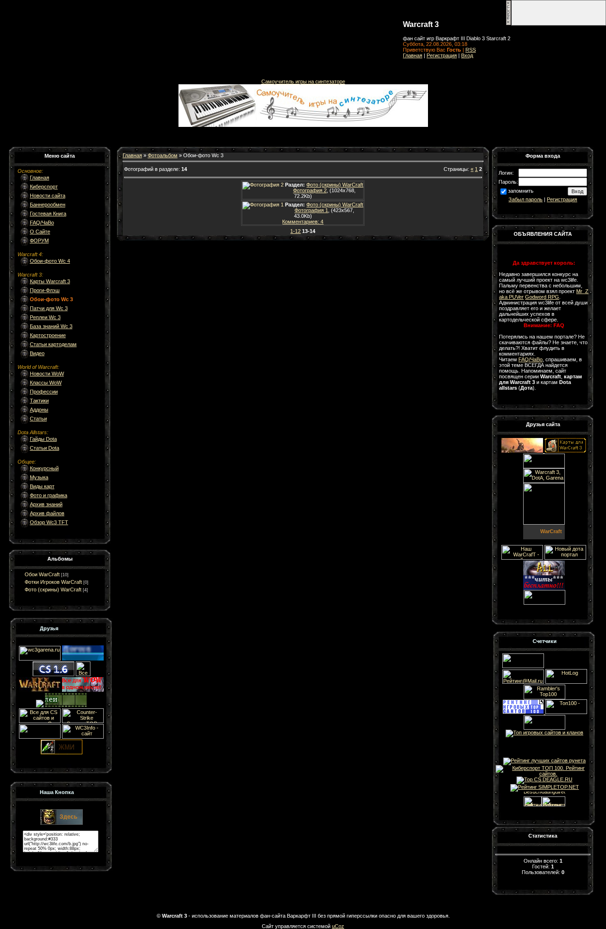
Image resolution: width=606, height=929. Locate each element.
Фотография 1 (311, 210)
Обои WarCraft (42, 574)
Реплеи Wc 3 (45, 317)
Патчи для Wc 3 (49, 308)
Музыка (39, 477)
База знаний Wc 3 (51, 326)
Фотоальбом (163, 155)
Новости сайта (47, 195)
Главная (412, 55)
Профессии (44, 391)
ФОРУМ (39, 240)
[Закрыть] (508, 24)
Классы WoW (46, 382)
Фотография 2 (310, 190)
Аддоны (39, 409)
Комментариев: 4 (302, 221)
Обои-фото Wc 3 (51, 299)
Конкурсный (44, 468)
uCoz (338, 926)
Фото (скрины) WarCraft (53, 589)
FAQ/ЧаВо (42, 222)
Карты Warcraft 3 (50, 281)
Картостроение (48, 335)
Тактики (39, 400)
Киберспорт (44, 186)
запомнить (521, 191)
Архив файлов (47, 513)
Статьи (38, 418)
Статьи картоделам (53, 344)
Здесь (68, 816)
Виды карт (42, 486)
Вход (467, 55)
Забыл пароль (525, 199)
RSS (470, 50)
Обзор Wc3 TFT (49, 522)
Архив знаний (46, 504)
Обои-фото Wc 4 (50, 261)
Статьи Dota (44, 448)
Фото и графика (48, 495)
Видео (37, 353)
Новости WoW (47, 373)
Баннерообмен (47, 204)
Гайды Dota (43, 439)
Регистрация (442, 55)
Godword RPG (542, 297)
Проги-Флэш (45, 290)
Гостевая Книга (48, 213)
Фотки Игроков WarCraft (53, 582)
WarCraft (551, 531)
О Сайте (40, 231)
